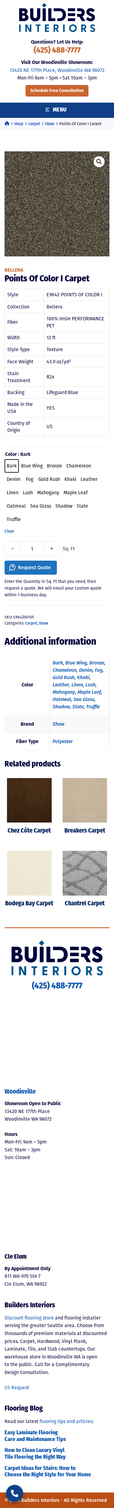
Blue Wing (76, 663)
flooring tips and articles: (67, 1421)
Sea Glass (84, 699)
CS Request (17, 1387)
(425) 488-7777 (57, 51)
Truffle (93, 707)
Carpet (34, 124)
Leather (61, 685)
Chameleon (65, 670)
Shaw (49, 124)
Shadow (61, 707)
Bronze (96, 663)
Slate (78, 707)
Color (11, 454)
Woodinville (20, 1092)
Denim (85, 670)
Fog (98, 670)
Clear (9, 531)
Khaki (83, 677)
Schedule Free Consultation (57, 90)
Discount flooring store (29, 1318)
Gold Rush (63, 677)
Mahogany (64, 692)
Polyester (63, 741)
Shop (18, 124)
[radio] (11, 466)
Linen (77, 685)
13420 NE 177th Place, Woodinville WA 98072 (57, 70)
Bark (58, 663)
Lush (90, 685)
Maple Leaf (89, 692)
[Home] (7, 124)
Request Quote (34, 567)
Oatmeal (62, 699)
